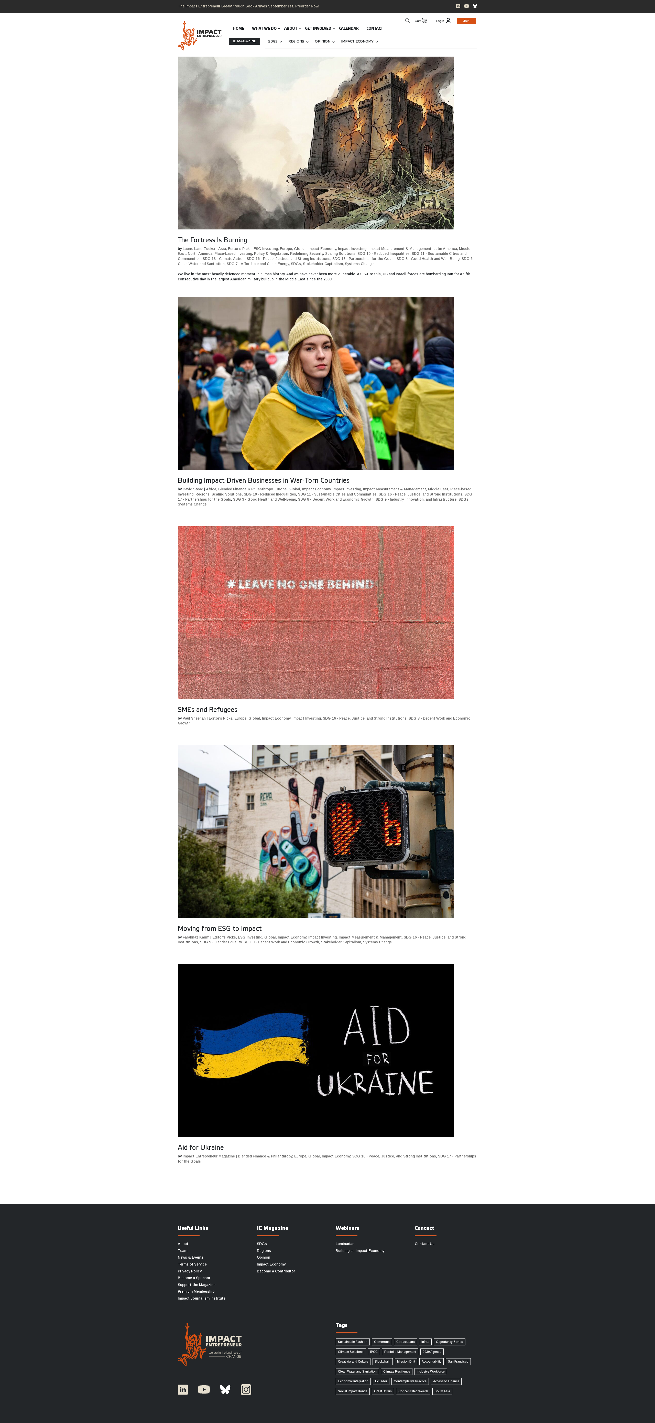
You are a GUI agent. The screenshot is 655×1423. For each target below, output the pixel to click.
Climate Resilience (396, 1371)
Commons (382, 1342)
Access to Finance (446, 1381)
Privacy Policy (190, 1271)
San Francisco (458, 1361)
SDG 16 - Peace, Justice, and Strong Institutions (288, 259)
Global (299, 249)
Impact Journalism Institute (201, 1298)
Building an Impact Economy (360, 1251)
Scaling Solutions (340, 253)
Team (182, 1251)
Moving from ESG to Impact (220, 929)
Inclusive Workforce (431, 1371)
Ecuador (381, 1381)
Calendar (349, 28)
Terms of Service (192, 1264)
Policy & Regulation (271, 253)
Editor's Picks (240, 249)
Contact (374, 28)
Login (440, 21)
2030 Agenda (432, 1352)
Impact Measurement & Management (399, 249)
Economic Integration (353, 1381)
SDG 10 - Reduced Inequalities (383, 253)
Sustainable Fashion (352, 1342)
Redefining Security (306, 253)
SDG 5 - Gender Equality (221, 942)
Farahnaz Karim (196, 937)
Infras (425, 1342)
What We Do (264, 28)
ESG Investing (266, 249)
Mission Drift (406, 1361)
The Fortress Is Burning (212, 240)
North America (200, 253)
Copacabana (405, 1342)
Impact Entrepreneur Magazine (209, 1156)
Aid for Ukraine (201, 1148)
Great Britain (383, 1391)
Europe (286, 249)
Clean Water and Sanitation (357, 1371)
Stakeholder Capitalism (323, 264)
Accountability (431, 1361)
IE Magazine (244, 41)
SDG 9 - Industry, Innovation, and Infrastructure (416, 499)
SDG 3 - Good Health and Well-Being (428, 259)
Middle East (438, 489)
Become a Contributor (276, 1271)
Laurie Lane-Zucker (199, 249)
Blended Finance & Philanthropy (245, 489)
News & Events (191, 1257)
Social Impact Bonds (352, 1391)
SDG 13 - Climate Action (224, 259)
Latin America (445, 249)
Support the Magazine (196, 1285)
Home (238, 28)
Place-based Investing (233, 253)
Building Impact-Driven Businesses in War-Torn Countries (264, 481)
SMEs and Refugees (207, 710)
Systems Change (359, 264)
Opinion (322, 41)
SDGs (273, 41)
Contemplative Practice (410, 1381)
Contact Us (424, 1244)
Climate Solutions (351, 1352)
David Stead (193, 489)
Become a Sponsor (194, 1278)
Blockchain (382, 1361)
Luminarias (345, 1244)
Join (466, 21)
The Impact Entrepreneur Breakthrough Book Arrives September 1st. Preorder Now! (248, 6)
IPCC (374, 1352)
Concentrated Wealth (413, 1391)
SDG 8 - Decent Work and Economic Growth (336, 499)
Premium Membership (196, 1291)
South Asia (442, 1391)
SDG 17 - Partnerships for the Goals (363, 259)
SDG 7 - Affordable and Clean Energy (258, 264)
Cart (418, 21)
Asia (222, 249)
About (290, 28)
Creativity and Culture (353, 1361)
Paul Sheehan (194, 718)
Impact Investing (352, 249)
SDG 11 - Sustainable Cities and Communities (337, 494)
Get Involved (318, 28)
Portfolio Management (400, 1352)
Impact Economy (357, 41)
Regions (296, 41)
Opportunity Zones (449, 1342)
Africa (211, 489)
